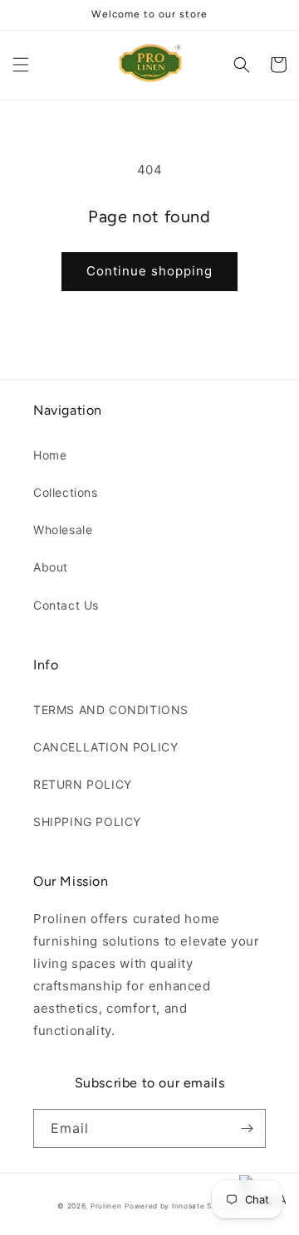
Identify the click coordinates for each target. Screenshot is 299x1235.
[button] (20, 64)
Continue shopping (149, 271)
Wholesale (62, 530)
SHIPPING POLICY (87, 821)
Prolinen (106, 1206)
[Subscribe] (246, 1128)
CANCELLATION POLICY (105, 747)
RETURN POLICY (82, 784)
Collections (65, 492)
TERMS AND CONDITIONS (111, 710)
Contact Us (66, 605)
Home (49, 455)
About (50, 567)
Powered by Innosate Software (183, 1206)
